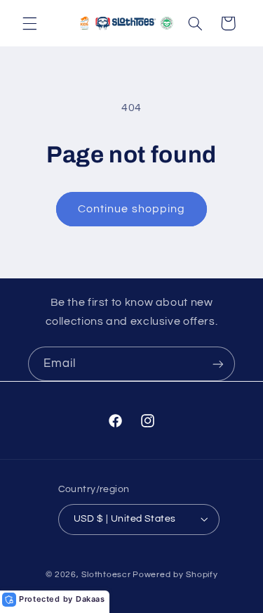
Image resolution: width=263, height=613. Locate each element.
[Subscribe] (218, 364)
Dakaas (90, 599)
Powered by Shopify (175, 575)
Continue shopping (131, 208)
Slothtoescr (105, 575)
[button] (29, 23)
